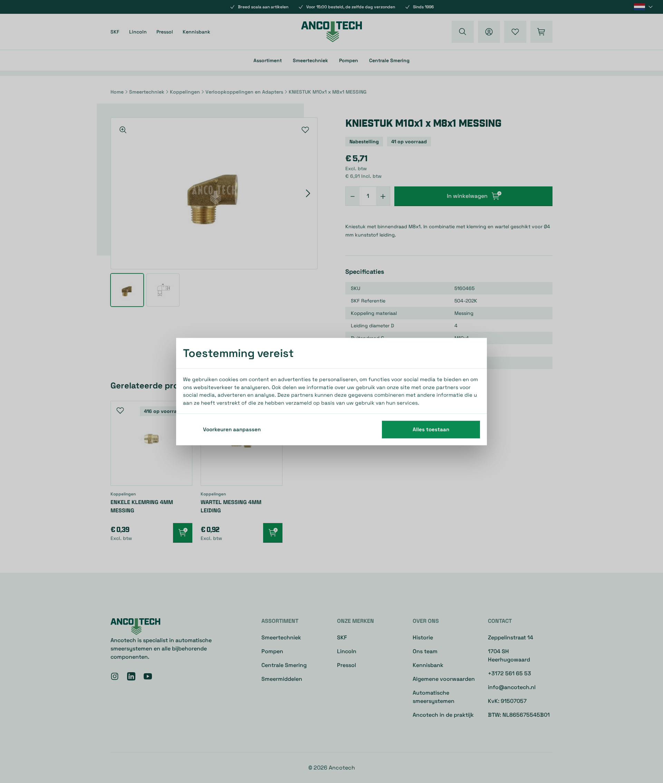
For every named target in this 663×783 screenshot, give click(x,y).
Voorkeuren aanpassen (232, 429)
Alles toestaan (431, 429)
